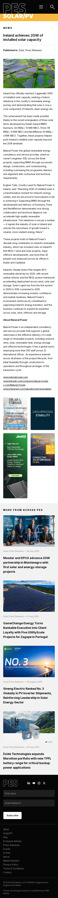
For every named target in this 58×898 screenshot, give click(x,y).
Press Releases (11, 845)
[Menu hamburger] (41, 7)
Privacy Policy (10, 864)
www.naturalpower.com (15, 377)
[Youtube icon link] (34, 783)
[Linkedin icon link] (28, 783)
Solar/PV (8, 833)
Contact (7, 872)
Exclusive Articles (12, 841)
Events (6, 849)
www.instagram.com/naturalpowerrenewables (27, 388)
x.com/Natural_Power (14, 385)
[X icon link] (44, 783)
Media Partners (11, 860)
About (6, 856)
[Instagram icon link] (39, 783)
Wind (6, 829)
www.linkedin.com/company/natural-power (25, 381)
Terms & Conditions (13, 868)
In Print (6, 852)
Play (5, 837)
